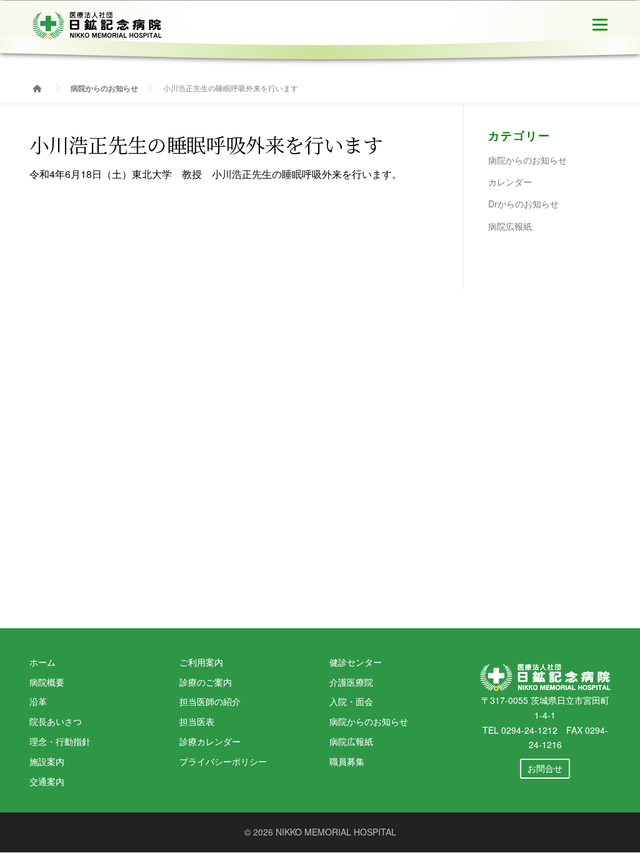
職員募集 (346, 761)
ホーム (42, 662)
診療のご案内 (205, 682)
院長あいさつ (55, 721)
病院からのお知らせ (527, 160)
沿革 (38, 701)
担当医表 (196, 721)
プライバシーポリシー (223, 761)
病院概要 (46, 682)
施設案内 (46, 761)
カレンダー (510, 181)
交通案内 (46, 781)
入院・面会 (351, 701)
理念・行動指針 (60, 741)
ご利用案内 (201, 662)
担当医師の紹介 (210, 701)
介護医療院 (351, 682)
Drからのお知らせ (523, 203)
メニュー (600, 23)
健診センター (355, 662)
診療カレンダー (210, 741)
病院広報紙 (510, 226)
